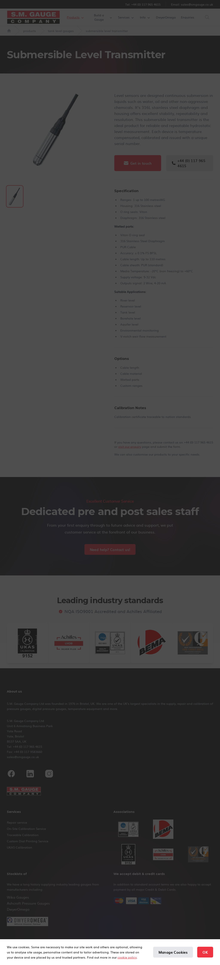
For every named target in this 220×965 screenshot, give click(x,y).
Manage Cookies (173, 952)
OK (205, 952)
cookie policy (127, 957)
